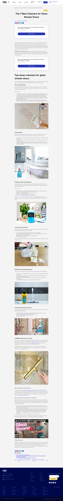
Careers (41, 473)
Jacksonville (14, 494)
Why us (9, 2)
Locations (26, 2)
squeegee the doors (23, 395)
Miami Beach (25, 487)
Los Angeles (25, 492)
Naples (34, 487)
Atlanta (4, 487)
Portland (34, 492)
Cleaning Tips (33, 2)
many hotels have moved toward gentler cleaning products (34, 390)
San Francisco (35, 494)
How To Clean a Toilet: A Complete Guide (24, 460)
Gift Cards (41, 475)
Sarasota (44, 487)
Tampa (44, 492)
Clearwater (13, 487)
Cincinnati (4, 494)
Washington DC (45, 494)
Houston (13, 492)
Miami (24, 494)
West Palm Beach (56, 487)
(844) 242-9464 (7, 477)
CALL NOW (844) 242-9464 (53, 2)
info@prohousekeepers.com (8, 475)
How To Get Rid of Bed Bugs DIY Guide (38, 460)
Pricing (20, 2)
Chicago (4, 492)
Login (45, 2)
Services (14, 2)
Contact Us (40, 2)
